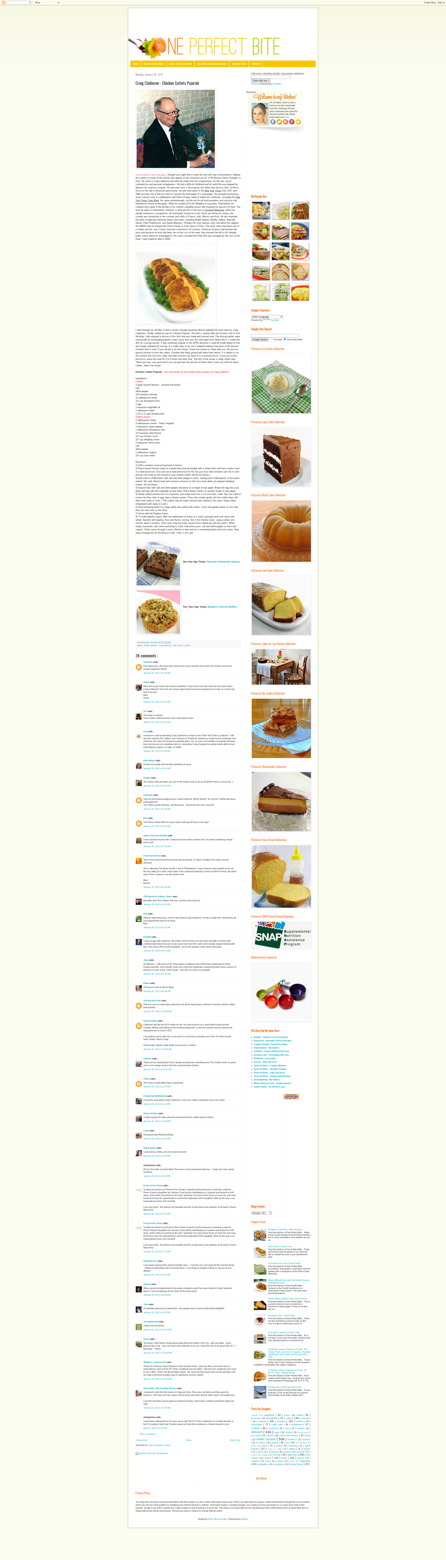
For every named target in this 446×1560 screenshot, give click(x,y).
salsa (260, 1452)
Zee (145, 711)
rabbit (270, 1449)
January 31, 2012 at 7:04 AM (156, 1408)
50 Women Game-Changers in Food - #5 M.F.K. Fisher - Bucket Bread (287, 1371)
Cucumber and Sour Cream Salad (284, 1263)
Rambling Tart (150, 1261)
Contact (256, 64)
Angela (147, 778)
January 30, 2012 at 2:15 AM (156, 722)
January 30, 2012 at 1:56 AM (156, 702)
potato (279, 1446)
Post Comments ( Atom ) (159, 1445)
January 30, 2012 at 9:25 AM (156, 927)
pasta (275, 1442)
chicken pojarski (151, 645)
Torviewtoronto (151, 1321)
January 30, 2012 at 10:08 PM (157, 1353)
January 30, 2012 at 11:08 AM (157, 1049)
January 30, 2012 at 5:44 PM (156, 1176)
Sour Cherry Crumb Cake (280, 1246)
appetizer (270, 1415)
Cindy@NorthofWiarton (155, 1096)
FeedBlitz (276, 84)
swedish (255, 1461)
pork (265, 1445)
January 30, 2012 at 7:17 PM (156, 1251)
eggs (277, 1432)
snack (268, 1457)
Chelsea (147, 1058)
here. (287, 117)
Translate (274, 320)
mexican (306, 1439)
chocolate (257, 1424)
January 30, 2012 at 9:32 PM (156, 1312)
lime (308, 1435)
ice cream (256, 1435)
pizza (254, 1446)
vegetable (305, 1461)
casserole (305, 1418)
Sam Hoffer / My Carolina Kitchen (160, 1388)
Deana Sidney (150, 1021)
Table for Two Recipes (180, 64)
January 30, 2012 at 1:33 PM (156, 1121)
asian (287, 1415)
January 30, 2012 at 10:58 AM (157, 1011)
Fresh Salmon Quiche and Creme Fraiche (287, 1298)
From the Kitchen (152, 856)
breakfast (273, 1418)
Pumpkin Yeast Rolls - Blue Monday (285, 1229)
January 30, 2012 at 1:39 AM (156, 673)
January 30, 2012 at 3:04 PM (156, 1138)
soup (284, 1457)
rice (280, 1449)
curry (287, 1428)
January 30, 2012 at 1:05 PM (156, 1086)
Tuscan (255, 1415)
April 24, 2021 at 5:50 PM (155, 1428)
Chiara (147, 1079)
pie (288, 1442)
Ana (145, 731)
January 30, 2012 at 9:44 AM (156, 974)
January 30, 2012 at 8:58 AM (156, 887)
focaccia (303, 1432)
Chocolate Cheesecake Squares (223, 561)
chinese (300, 1421)
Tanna (146, 1339)
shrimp (277, 1454)
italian (270, 1435)
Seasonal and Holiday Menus (212, 64)
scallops (265, 1455)
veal (292, 1461)
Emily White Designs (218, 1519)
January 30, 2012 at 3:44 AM (156, 768)
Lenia (146, 1130)
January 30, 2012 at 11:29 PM (157, 1379)
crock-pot (273, 1428)
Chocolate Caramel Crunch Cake (284, 1332)
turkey (280, 1461)
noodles (261, 1442)
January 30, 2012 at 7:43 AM (156, 826)
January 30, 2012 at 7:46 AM (156, 846)
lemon (295, 1435)
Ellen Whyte (149, 760)
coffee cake (277, 1424)
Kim (145, 818)
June (146, 960)
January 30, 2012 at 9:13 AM (156, 904)
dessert (257, 1432)
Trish (146, 1304)
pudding (293, 1446)
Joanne (147, 1284)
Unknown (148, 662)
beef (300, 1415)
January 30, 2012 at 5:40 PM (156, 1156)
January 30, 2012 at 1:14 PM (156, 1104)
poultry (188, 645)
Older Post (235, 1440)
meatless (292, 1439)
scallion (254, 1455)
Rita (145, 914)
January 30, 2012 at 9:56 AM (156, 991)
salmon (306, 1449)
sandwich (273, 1452)
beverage (256, 1418)
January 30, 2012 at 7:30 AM (156, 809)
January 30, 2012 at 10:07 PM (157, 1329)
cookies (256, 1428)
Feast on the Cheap (153, 1185)
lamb (282, 1435)
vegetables (263, 1464)
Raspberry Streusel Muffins (222, 606)
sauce (287, 1452)
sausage (301, 1452)
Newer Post (141, 1440)
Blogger (244, 1519)
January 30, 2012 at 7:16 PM (156, 1214)
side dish (293, 1454)
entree (289, 1432)
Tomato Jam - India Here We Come (284, 1387)
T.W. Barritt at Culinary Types (157, 896)
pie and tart (301, 1443)
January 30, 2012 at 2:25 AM (156, 751)
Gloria (146, 682)
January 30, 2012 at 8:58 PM (156, 1295)
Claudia (147, 937)
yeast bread (297, 1464)
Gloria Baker (149, 1148)
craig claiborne (165, 645)
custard (301, 1428)
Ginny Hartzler (150, 1113)
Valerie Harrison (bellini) (155, 835)
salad (292, 1448)
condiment (297, 1424)
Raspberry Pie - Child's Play (281, 1315)
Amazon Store (239, 64)
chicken (282, 1421)
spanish (301, 1458)
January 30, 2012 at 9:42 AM (156, 950)
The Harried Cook (152, 1000)
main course (178, 645)
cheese (262, 1421)
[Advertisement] (223, 18)
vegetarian (279, 1464)
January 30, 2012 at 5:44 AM (156, 786)
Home (135, 64)
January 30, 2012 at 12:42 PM (157, 1069)
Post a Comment (148, 1434)
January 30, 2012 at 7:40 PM (156, 1275)
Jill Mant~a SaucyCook (155, 1362)
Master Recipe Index (153, 64)
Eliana (146, 983)
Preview (255, 84)
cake (289, 1418)
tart (268, 1461)
